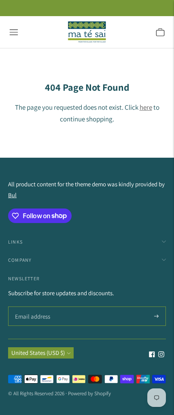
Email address (31, 307)
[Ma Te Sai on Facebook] (152, 355)
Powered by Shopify (89, 393)
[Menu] (13, 32)
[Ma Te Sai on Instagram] (161, 355)
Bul (12, 195)
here (146, 107)
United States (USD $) (38, 353)
